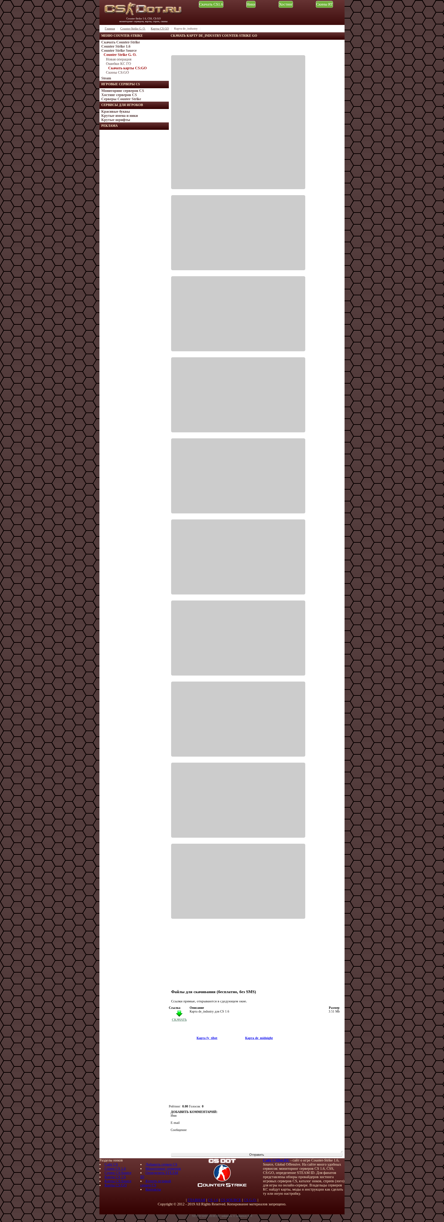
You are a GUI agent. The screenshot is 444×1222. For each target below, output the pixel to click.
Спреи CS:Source (118, 1173)
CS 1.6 (213, 1200)
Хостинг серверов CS (119, 95)
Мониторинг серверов (163, 1168)
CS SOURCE (231, 1200)
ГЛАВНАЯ (196, 1200)
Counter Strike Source (119, 50)
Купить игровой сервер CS (155, 1183)
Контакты (153, 1189)
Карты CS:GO (116, 1185)
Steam (106, 78)
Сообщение (179, 1130)
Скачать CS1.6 (211, 4)
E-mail (175, 1123)
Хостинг (286, 4)
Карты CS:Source (118, 1181)
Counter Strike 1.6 (115, 46)
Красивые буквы (115, 111)
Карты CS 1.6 (115, 1177)
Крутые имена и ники (119, 116)
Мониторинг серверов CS (122, 91)
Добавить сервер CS (161, 1164)
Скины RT (324, 4)
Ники (251, 4)
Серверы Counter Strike (121, 99)
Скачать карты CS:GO (127, 68)
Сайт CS (111, 1164)
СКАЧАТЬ (179, 1020)
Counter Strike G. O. (120, 55)
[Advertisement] (134, 199)
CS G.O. (250, 1200)
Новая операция (118, 59)
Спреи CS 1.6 (115, 1168)
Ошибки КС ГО (118, 64)
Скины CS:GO (117, 72)
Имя (173, 1115)
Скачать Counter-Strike (120, 42)
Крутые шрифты (115, 120)
